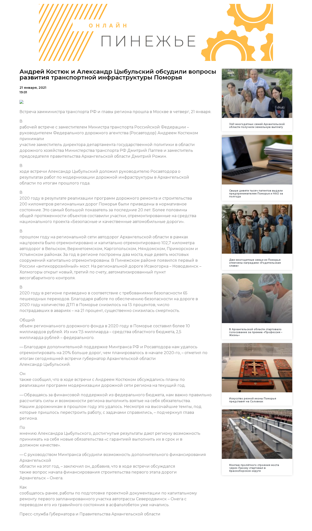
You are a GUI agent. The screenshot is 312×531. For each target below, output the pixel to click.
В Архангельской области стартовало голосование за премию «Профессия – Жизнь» (255, 332)
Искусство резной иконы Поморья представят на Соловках (252, 400)
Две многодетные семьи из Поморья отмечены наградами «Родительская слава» (255, 262)
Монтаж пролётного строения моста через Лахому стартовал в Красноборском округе (254, 468)
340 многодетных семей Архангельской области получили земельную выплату (257, 126)
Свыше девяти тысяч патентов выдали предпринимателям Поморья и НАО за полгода (256, 193)
